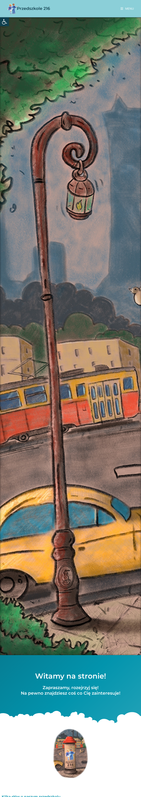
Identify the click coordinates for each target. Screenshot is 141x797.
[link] (4, 21)
